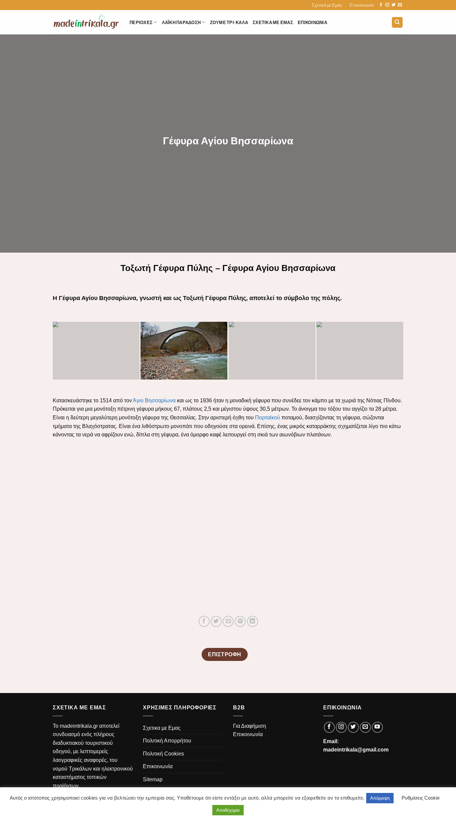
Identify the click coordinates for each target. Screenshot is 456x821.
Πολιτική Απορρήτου (167, 740)
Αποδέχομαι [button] (228, 810)
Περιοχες (141, 22)
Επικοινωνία (362, 5)
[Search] (397, 22)
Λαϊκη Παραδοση (181, 22)
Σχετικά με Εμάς (327, 5)
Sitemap (153, 779)
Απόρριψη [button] (380, 798)
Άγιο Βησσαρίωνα (154, 400)
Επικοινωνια (312, 22)
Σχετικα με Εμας (273, 22)
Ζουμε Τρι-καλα (229, 22)
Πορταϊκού (267, 417)
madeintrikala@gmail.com (356, 749)
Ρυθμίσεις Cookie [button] (421, 798)
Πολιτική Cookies (163, 754)
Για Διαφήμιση (249, 726)
